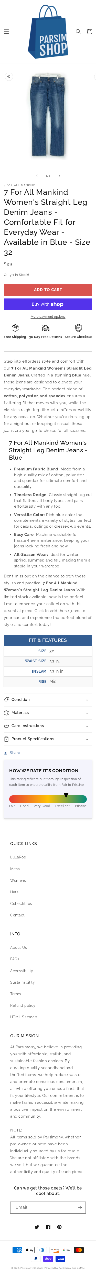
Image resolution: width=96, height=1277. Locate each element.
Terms (15, 994)
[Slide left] (36, 175)
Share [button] (15, 753)
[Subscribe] (80, 1208)
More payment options (48, 316)
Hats (14, 892)
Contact (17, 915)
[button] (6, 31)
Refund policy (23, 1005)
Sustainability (22, 982)
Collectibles (21, 904)
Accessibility (21, 971)
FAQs (14, 959)
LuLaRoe (18, 857)
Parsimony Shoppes (32, 1268)
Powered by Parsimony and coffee (65, 1268)
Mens (15, 869)
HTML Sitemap (23, 1017)
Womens (18, 880)
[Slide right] (59, 175)
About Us (18, 947)
